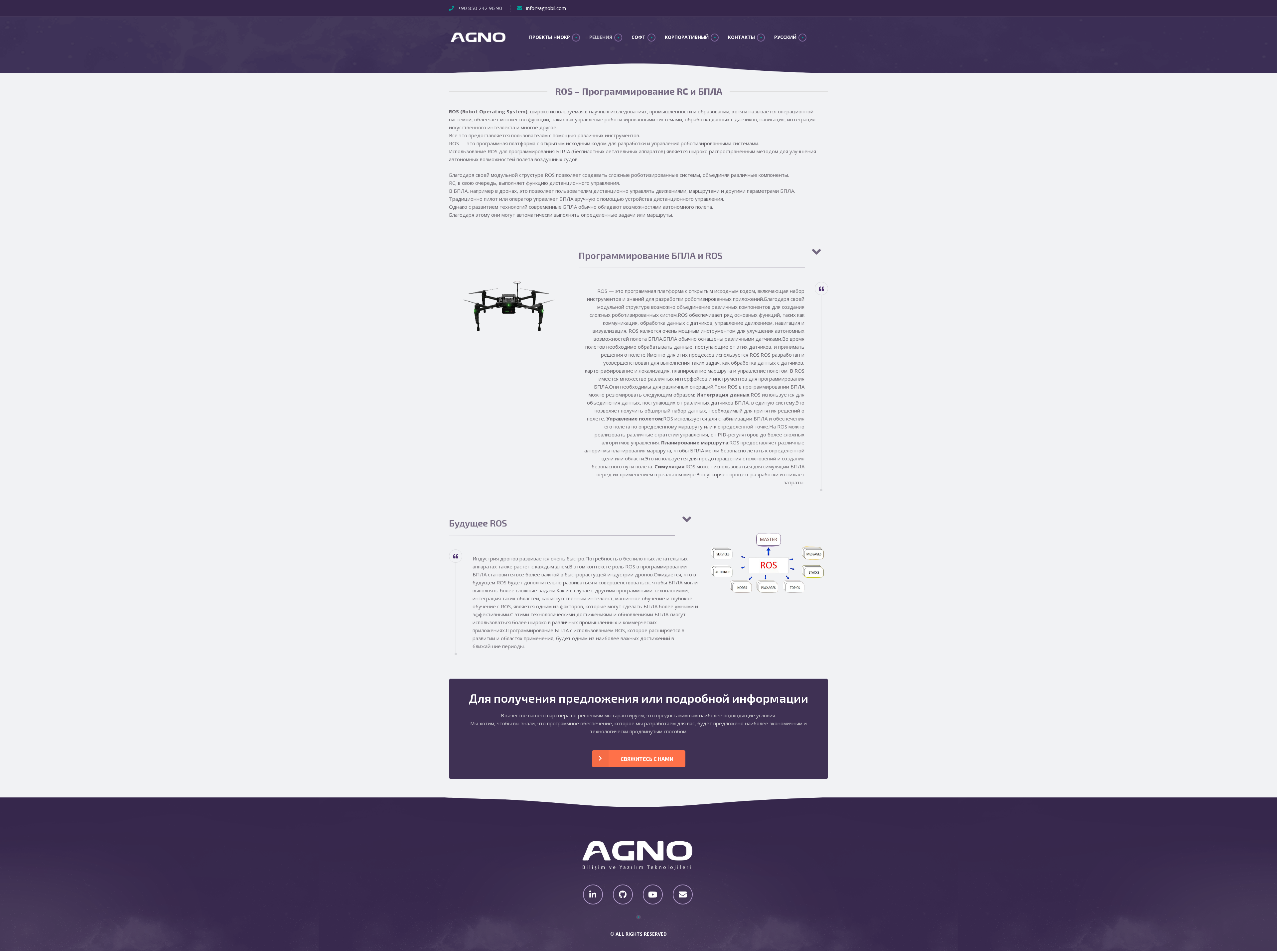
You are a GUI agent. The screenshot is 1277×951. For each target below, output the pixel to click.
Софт (638, 37)
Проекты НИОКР (549, 37)
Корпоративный (687, 37)
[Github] (623, 894)
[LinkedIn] (593, 894)
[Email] (683, 894)
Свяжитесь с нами (647, 759)
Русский (785, 37)
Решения (600, 37)
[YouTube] (653, 894)
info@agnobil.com (546, 8)
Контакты (741, 37)
